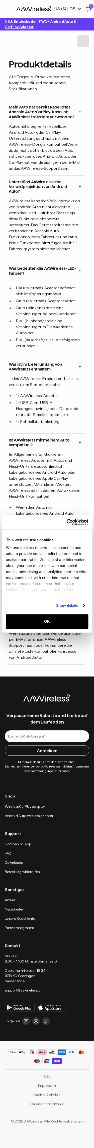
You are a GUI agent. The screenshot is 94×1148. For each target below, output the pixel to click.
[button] (9, 9)
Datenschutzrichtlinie (47, 1104)
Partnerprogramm (19, 928)
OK (47, 621)
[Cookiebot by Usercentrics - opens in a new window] (67, 522)
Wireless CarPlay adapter (25, 806)
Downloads (14, 862)
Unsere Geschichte (20, 918)
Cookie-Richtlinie (47, 1094)
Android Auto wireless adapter (29, 816)
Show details (67, 605)
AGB (47, 1076)
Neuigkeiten (14, 909)
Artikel (10, 900)
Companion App (18, 844)
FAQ (8, 853)
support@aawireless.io (23, 990)
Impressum (47, 1085)
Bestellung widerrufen (22, 872)
